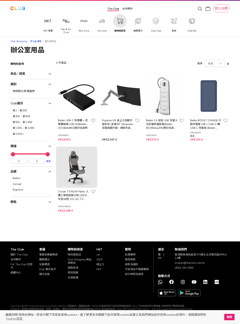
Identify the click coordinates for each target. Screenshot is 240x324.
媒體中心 (15, 272)
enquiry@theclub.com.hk (190, 263)
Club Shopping (18, 41)
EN (159, 258)
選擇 (48, 161)
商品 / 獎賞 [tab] (17, 74)
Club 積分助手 (47, 269)
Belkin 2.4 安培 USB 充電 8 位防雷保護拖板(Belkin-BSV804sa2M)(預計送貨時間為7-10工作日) (161, 124)
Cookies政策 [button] (14, 319)
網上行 (100, 264)
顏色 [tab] (13, 202)
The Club (113, 9)
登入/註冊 (221, 8)
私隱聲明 (130, 254)
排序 (199, 63)
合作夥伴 (127, 9)
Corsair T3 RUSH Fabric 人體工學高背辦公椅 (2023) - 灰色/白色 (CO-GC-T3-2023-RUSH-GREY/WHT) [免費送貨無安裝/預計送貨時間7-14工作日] (73, 195)
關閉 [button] (229, 317)
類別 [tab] (13, 84)
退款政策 (73, 268)
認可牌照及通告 (134, 274)
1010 (99, 259)
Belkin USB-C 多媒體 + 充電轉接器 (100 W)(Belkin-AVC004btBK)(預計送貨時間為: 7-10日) (73, 124)
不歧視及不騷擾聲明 (137, 269)
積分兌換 (44, 274)
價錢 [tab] (13, 146)
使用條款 (130, 259)
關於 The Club (19, 254)
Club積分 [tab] (16, 103)
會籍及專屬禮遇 (48, 254)
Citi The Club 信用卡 (21, 266)
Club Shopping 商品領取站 (80, 261)
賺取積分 (44, 259)
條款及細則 (131, 264)
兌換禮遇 (44, 264)
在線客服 (73, 277)
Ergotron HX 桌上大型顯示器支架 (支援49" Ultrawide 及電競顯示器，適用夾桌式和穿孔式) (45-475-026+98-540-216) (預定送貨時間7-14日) (117, 124)
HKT (99, 269)
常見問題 (73, 272)
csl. (98, 254)
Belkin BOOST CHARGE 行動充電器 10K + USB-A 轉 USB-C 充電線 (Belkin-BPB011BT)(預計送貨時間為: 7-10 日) (205, 124)
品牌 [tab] (13, 172)
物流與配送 (74, 254)
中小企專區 (36, 41)
